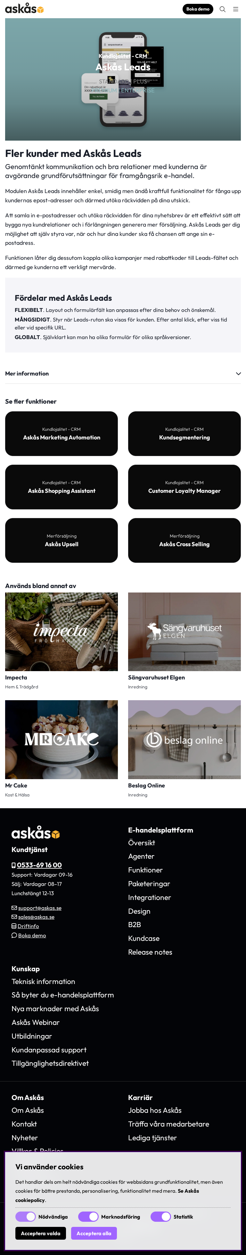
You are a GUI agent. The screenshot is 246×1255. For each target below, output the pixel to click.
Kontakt (24, 1123)
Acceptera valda (41, 1233)
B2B (134, 924)
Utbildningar (32, 1036)
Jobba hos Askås (155, 1110)
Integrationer (149, 897)
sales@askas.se (36, 916)
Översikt (141, 842)
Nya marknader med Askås (55, 1008)
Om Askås (28, 1110)
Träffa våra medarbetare (168, 1123)
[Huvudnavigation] (236, 9)
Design (139, 911)
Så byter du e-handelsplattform (63, 994)
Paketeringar (149, 883)
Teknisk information (43, 981)
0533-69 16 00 (39, 865)
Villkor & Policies (37, 1151)
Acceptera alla (94, 1233)
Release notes (150, 952)
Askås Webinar (36, 1022)
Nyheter (25, 1137)
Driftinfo (28, 926)
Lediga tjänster (152, 1137)
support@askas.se (40, 907)
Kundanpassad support (49, 1049)
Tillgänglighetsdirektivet (50, 1063)
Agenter (141, 856)
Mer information (27, 373)
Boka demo (197, 9)
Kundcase (144, 938)
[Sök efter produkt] (222, 9)
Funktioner (145, 869)
